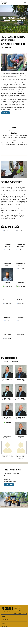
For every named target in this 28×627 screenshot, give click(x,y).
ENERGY (4, 623)
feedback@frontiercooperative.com (20, 613)
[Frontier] (3, 2)
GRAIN (3, 616)
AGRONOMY (5, 619)
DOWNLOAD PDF (9, 484)
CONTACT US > (5, 113)
